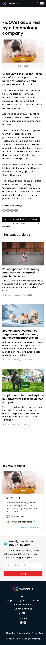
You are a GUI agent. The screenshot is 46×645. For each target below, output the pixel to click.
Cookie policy (8, 633)
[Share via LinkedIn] (8, 210)
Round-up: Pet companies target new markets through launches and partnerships (21, 334)
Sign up (23, 573)
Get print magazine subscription (23, 600)
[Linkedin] (21, 622)
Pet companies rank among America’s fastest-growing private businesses (20, 272)
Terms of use (38, 633)
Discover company (29, 527)
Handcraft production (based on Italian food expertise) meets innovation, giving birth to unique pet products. (21, 507)
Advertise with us (23, 604)
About (23, 596)
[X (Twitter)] (24, 622)
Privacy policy (23, 633)
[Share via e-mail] (4, 210)
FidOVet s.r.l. (13, 498)
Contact (23, 612)
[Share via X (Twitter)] (12, 210)
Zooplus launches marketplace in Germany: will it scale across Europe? (23, 399)
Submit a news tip (23, 608)
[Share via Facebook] (16, 210)
